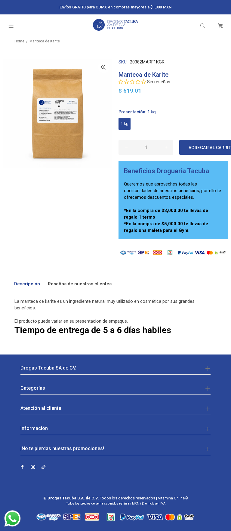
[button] (132, 81)
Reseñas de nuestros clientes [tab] (80, 284)
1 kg (124, 123)
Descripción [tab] (27, 284)
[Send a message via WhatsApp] (12, 518)
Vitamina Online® (173, 498)
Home (19, 41)
